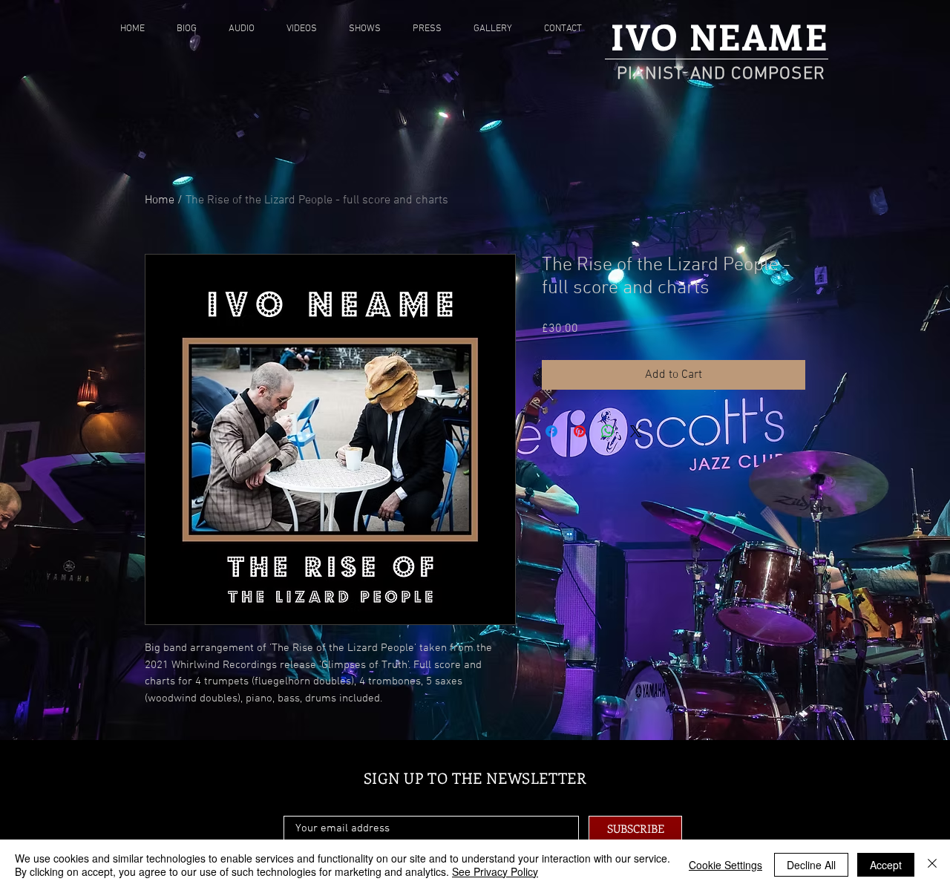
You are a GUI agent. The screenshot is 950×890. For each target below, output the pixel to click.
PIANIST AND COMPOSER (721, 74)
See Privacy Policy (495, 871)
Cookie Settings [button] (725, 864)
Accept (886, 864)
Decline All (811, 864)
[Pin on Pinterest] (580, 431)
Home (159, 200)
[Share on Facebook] (551, 431)
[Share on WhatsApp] (608, 431)
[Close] (932, 864)
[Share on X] (636, 431)
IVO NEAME (719, 36)
